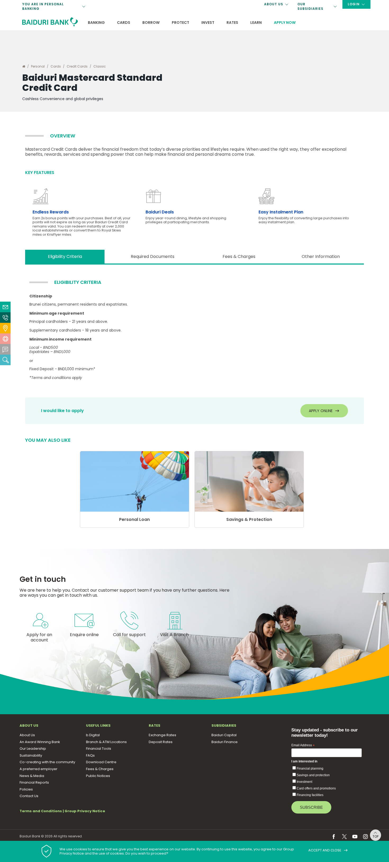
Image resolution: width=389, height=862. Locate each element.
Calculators (102, 16)
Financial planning (310, 768)
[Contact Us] (5, 317)
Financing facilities (310, 795)
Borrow (151, 22)
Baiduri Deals (160, 212)
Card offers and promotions (316, 788)
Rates (232, 22)
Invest (207, 22)
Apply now (285, 22)
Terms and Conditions (41, 811)
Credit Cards (77, 66)
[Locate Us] (5, 328)
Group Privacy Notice (85, 811)
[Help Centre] (5, 338)
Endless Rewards (51, 212)
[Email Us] (5, 307)
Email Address (303, 745)
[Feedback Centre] (5, 349)
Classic (99, 66)
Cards (123, 22)
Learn (256, 22)
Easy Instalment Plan (281, 212)
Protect (180, 22)
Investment (304, 782)
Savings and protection (313, 775)
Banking (96, 22)
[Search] (5, 360)
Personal (38, 66)
